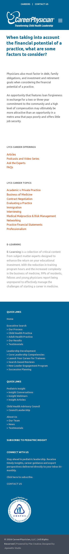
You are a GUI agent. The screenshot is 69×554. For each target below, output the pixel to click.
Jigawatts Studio (12, 548)
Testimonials (16, 344)
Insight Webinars (18, 396)
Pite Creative (35, 544)
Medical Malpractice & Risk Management (31, 216)
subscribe (26, 477)
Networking (14, 220)
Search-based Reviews (21, 362)
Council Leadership (19, 410)
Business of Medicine (19, 194)
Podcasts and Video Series (23, 158)
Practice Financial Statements (24, 224)
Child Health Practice (20, 333)
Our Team (14, 420)
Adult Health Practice (21, 336)
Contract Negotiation (19, 198)
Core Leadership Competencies (26, 354)
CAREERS (25, 4)
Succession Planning (20, 369)
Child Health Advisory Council (23, 406)
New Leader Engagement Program (28, 365)
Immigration (14, 207)
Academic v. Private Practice (24, 190)
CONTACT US (41, 4)
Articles (11, 154)
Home (10, 319)
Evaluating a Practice (19, 203)
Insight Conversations (21, 392)
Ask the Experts (16, 163)
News (12, 424)
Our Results (15, 340)
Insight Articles (17, 399)
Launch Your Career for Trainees (27, 358)
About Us (12, 417)
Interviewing (14, 211)
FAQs (10, 167)
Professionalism (16, 228)
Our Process (15, 329)
